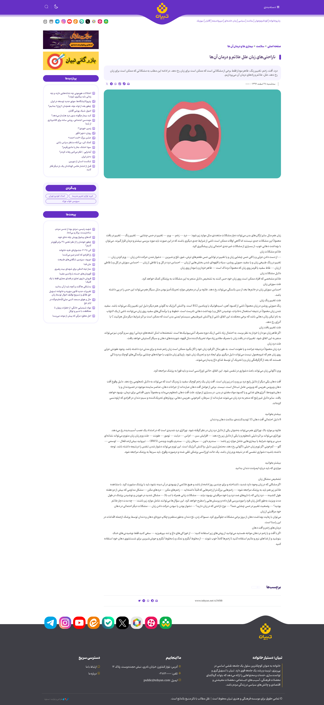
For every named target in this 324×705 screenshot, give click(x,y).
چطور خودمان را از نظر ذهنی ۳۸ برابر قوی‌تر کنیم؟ (71, 243)
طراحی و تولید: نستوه (53, 699)
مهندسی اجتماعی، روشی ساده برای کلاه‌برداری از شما (69, 121)
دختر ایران (86, 157)
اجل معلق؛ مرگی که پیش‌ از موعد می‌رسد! (71, 316)
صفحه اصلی (274, 46)
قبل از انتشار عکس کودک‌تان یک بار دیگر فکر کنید (70, 167)
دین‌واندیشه (217, 21)
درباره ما (92, 674)
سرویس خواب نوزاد (70, 201)
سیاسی (241, 21)
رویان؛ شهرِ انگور (83, 133)
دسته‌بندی (270, 7)
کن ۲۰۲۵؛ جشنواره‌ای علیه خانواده (75, 250)
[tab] (71, 78)
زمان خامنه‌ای (230, 21)
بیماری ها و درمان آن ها (240, 46)
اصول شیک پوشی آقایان (79, 111)
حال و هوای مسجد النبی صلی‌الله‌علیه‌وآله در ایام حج (70, 301)
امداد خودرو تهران (57, 196)
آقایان (207, 21)
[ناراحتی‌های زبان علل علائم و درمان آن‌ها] (192, 133)
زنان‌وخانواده (274, 21)
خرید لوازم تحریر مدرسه (82, 196)
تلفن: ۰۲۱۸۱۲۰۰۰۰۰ (168, 674)
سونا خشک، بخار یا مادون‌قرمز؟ (76, 147)
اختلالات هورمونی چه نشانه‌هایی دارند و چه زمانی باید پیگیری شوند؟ (70, 94)
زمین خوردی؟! (84, 128)
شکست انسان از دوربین (80, 161)
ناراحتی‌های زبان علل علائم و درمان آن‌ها (243, 57)
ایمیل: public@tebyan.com (161, 680)
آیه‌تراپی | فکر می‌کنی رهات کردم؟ (75, 152)
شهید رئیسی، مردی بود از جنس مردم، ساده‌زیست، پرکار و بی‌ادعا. (73, 230)
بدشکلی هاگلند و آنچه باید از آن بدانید (73, 286)
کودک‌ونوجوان (261, 21)
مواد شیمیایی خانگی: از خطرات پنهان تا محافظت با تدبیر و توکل (72, 309)
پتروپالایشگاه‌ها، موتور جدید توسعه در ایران (70, 101)
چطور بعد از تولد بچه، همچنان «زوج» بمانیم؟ (69, 106)
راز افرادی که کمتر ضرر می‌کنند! (76, 255)
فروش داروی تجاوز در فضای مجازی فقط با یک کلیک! (70, 280)
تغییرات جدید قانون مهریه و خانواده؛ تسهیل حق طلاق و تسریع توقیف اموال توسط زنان (70, 293)
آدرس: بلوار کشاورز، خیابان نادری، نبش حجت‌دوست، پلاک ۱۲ (145, 667)
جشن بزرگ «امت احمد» (79, 138)
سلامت (250, 21)
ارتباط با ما (91, 667)
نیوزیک (200, 21)
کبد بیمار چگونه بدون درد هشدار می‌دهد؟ (71, 115)
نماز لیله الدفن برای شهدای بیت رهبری (73, 269)
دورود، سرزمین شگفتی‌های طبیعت (74, 259)
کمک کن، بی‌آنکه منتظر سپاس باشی (73, 142)
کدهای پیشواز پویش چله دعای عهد (74, 237)
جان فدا (87, 264)
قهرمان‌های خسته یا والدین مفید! (75, 274)
